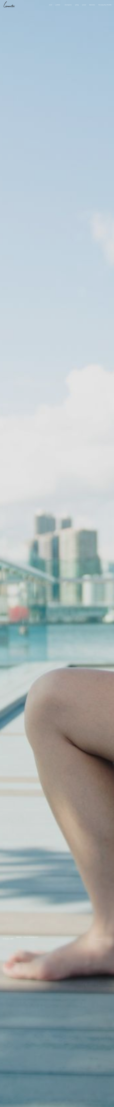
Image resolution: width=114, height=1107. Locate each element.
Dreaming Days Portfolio (105, 5)
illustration (92, 5)
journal (84, 5)
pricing (77, 5)
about (50, 5)
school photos (68, 5)
